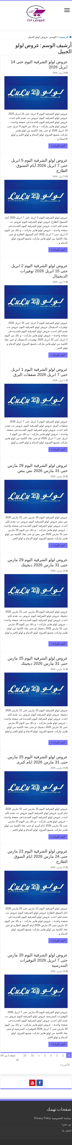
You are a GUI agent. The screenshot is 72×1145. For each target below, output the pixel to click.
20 (24, 1055)
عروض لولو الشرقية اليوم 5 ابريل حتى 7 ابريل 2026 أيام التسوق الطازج (39, 165)
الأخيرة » (65, 1064)
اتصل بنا (66, 1130)
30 (17, 1059)
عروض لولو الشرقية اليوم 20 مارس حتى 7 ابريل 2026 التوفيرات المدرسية (38, 960)
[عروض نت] (36, 13)
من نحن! (66, 1124)
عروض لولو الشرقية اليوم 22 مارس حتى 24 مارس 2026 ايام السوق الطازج (38, 856)
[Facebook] (39, 1083)
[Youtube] (32, 1083)
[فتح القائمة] (67, 10)
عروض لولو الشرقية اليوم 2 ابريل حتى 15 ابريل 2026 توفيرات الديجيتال (39, 271)
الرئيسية (64, 36)
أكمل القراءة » (58, 146)
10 (32, 1055)
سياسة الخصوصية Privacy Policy (52, 1118)
